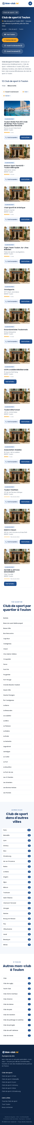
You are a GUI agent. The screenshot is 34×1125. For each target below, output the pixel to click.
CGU (17, 1117)
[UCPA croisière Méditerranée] (17, 356)
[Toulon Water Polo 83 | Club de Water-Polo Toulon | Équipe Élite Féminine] (17, 108)
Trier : (4, 86)
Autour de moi (11, 40)
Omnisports (9, 289)
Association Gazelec (13, 450)
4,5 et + (7, 96)
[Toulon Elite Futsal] (17, 396)
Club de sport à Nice (9, 1088)
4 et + (26, 92)
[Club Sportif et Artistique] (17, 194)
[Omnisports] (17, 276)
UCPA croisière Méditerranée (16, 369)
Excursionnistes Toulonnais (15, 329)
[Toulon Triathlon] (17, 476)
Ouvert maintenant (12, 92)
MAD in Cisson (10, 530)
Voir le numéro (12, 137)
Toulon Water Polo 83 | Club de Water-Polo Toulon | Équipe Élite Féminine (15, 124)
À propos (22, 1119)
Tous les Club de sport (9, 1101)
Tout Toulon (10, 34)
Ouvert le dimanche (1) (14, 46)
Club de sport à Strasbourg (11, 1091)
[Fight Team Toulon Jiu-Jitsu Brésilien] (17, 234)
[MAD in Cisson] (17, 516)
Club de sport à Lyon (9, 1082)
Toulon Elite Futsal (12, 410)
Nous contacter (7, 1107)
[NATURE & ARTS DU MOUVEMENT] (17, 556)
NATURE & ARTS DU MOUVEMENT (12, 571)
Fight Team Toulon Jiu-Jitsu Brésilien (16, 248)
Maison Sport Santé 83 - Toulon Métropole (14, 166)
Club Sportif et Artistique (14, 207)
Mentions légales (10, 1117)
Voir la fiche (25, 137)
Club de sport (13, 29)
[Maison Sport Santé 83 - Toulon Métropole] (17, 152)
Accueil (4, 29)
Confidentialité (24, 1117)
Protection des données (10, 1119)
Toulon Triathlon (11, 490)
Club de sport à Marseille (10, 1079)
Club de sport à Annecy (10, 1085)
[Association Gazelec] (17, 436)
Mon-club (12, 3)
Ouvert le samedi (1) (13, 51)
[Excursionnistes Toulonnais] (17, 316)
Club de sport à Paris (9, 1076)
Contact (28, 1119)
